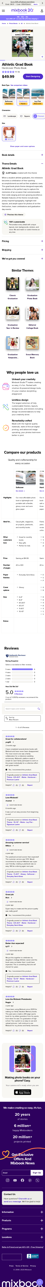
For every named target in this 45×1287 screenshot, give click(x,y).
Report (30, 785)
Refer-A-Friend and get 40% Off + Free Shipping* (23, 1247)
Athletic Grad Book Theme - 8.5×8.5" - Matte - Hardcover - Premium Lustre (22, 777)
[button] (22, 718)
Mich (7, 898)
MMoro (8, 846)
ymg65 (8, 742)
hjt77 (7, 946)
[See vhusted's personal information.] (14, 801)
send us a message (12, 1201)
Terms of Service (21, 1266)
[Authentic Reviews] (16, 656)
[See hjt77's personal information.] (12, 946)
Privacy (33, 1266)
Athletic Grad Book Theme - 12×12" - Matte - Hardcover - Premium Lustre (22, 978)
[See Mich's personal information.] (11, 898)
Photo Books (13, 23)
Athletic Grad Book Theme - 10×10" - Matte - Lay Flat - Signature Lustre (22, 822)
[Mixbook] (22, 11)
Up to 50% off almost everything (22, 2)
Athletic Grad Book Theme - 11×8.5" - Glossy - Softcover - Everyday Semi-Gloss (22, 874)
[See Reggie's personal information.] (13, 1002)
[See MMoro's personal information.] (13, 846)
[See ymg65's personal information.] (13, 742)
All (22, 23)
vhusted (9, 801)
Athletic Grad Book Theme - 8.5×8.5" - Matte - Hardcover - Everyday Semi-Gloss (22, 922)
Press (11, 1266)
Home (4, 23)
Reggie (8, 1002)
